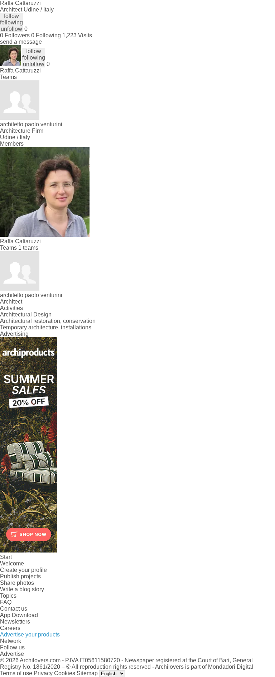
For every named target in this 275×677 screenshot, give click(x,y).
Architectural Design (26, 314)
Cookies (64, 673)
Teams (8, 77)
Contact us (13, 609)
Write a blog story (22, 589)
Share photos (17, 583)
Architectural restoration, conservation (48, 321)
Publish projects (20, 576)
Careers (10, 628)
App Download (19, 615)
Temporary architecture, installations (45, 327)
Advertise (12, 654)
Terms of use (16, 673)
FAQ (5, 602)
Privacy (43, 673)
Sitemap (87, 673)
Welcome (12, 563)
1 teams (28, 248)
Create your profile (23, 570)
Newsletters (15, 622)
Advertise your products (30, 634)
